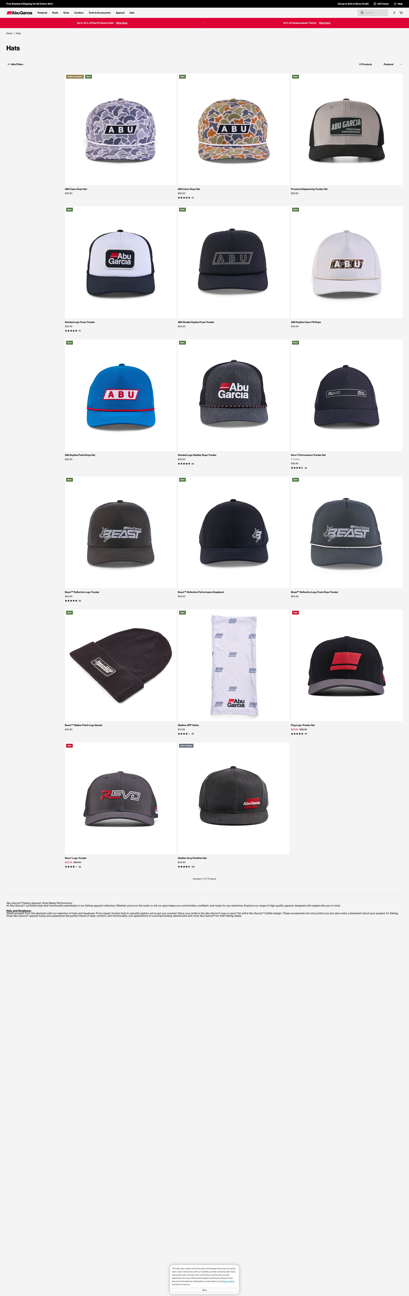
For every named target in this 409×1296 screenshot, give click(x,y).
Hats (18, 33)
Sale (132, 12)
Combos (79, 12)
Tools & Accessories (100, 12)
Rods (66, 12)
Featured (42, 12)
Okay (204, 1290)
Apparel (120, 12)
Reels (55, 12)
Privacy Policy (228, 1281)
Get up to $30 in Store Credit (353, 3)
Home (9, 33)
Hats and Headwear (18, 910)
